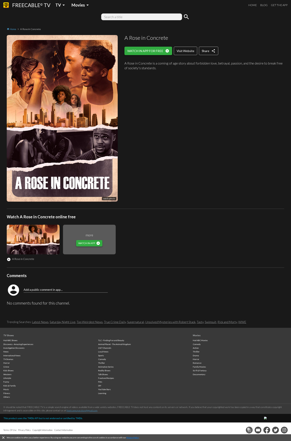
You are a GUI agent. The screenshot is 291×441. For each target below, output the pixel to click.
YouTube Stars (104, 389)
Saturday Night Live (62, 322)
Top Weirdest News (90, 322)
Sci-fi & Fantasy (199, 370)
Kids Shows (8, 370)
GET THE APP (279, 5)
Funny (6, 382)
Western (7, 374)
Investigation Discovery (13, 348)
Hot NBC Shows (10, 340)
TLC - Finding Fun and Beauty (111, 340)
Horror (6, 363)
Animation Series (106, 367)
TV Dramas (8, 359)
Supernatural (135, 322)
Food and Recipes (106, 378)
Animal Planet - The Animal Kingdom (114, 344)
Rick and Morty (227, 322)
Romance (197, 363)
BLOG (264, 5)
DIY (99, 385)
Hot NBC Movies (200, 340)
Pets (100, 382)
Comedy (102, 359)
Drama (196, 355)
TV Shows (8, 335)
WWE (242, 322)
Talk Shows (103, 374)
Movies (197, 335)
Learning (102, 393)
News (6, 351)
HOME (252, 5)
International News (12, 355)
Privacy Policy (132, 437)
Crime (6, 367)
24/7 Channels (104, 348)
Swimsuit (210, 322)
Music (6, 389)
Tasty (200, 322)
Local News (103, 351)
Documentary (199, 374)
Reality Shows (104, 370)
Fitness (6, 393)
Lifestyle (7, 378)
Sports (101, 355)
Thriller (101, 363)
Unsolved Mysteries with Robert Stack (170, 322)
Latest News (40, 322)
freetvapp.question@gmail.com (82, 410)
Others (6, 397)
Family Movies (199, 367)
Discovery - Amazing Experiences (18, 344)
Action (196, 348)
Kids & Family (9, 385)
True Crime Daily (115, 322)
